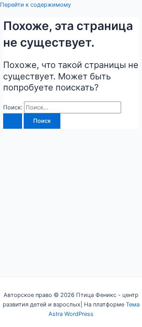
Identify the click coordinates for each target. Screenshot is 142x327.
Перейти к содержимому (35, 4)
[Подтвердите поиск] (12, 121)
